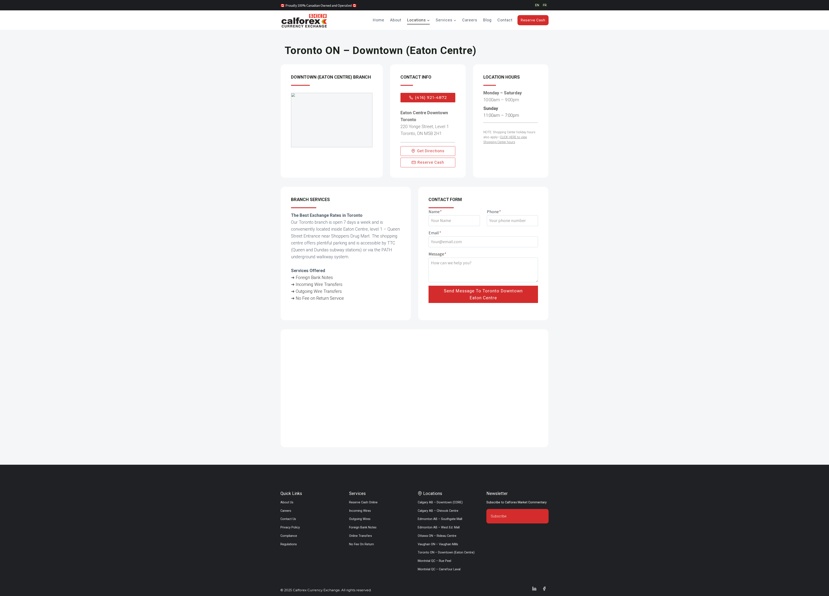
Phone (494, 212)
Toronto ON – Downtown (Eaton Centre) (446, 552)
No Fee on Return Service (320, 298)
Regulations (288, 544)
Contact (505, 20)
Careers (469, 20)
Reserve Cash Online (363, 502)
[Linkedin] (534, 588)
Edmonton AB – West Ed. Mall (439, 527)
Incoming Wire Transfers (319, 284)
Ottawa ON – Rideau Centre (437, 536)
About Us (286, 502)
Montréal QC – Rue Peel (434, 561)
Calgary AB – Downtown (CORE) (440, 502)
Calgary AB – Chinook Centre (438, 511)
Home (378, 20)
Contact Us (288, 519)
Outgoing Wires (359, 519)
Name (435, 212)
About (395, 20)
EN (537, 5)
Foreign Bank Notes (314, 277)
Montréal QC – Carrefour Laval (439, 569)
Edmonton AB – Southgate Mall (440, 519)
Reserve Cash (533, 20)
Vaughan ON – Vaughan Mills (438, 544)
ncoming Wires (360, 511)
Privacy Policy (290, 527)
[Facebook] (544, 588)
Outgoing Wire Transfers (319, 291)
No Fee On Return (361, 544)
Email (435, 233)
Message (437, 254)
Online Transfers (360, 536)
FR (545, 5)
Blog (487, 20)
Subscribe (498, 516)
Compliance (288, 536)
